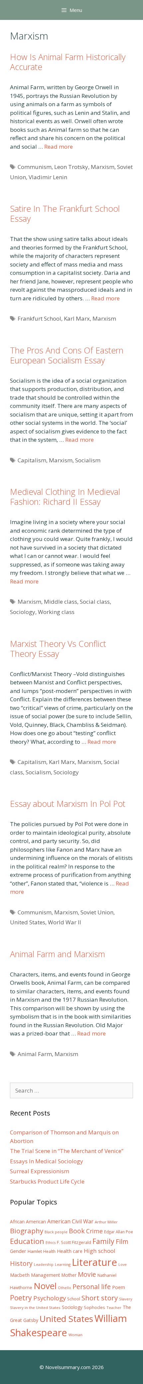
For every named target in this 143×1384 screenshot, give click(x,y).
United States (27, 922)
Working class (56, 612)
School (73, 1299)
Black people (56, 1232)
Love (122, 1264)
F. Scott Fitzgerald (74, 1242)
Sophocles (94, 1307)
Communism (35, 167)
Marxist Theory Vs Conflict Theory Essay (58, 648)
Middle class (60, 601)
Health (49, 1251)
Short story (99, 1297)
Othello (64, 1287)
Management (45, 1275)
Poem (118, 1287)
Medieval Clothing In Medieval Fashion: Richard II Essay (65, 496)
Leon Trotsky (71, 167)
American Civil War (70, 1221)
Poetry (21, 1297)
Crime (94, 1231)
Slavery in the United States (35, 1307)
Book (77, 1230)
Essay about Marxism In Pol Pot (67, 803)
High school (99, 1251)
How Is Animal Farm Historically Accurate (67, 61)
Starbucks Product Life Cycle (47, 1181)
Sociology (22, 612)
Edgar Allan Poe (118, 1231)
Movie (87, 1274)
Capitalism (32, 460)
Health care (69, 1251)
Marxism (102, 167)
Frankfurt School (39, 318)
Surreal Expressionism (39, 1171)
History (21, 1263)
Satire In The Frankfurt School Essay (65, 213)
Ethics (51, 1242)
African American (28, 1222)
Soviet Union (96, 912)
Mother (69, 1275)
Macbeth (20, 1274)
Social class (95, 601)
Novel (45, 1286)
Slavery (125, 1298)
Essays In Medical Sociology (46, 1161)
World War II (64, 922)
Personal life (91, 1286)
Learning (63, 1264)
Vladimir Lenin (48, 177)
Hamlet (35, 1251)
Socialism (87, 460)
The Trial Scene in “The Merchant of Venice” (66, 1151)
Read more (58, 146)
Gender (18, 1251)
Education (27, 1241)
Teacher (113, 1307)
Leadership (44, 1264)
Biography (26, 1230)
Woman (75, 1334)
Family (103, 1241)
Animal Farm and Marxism (57, 954)
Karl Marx (77, 318)
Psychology (49, 1298)
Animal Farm (35, 1054)
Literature (94, 1262)
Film (122, 1241)
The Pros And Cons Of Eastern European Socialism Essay (66, 355)
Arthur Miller (106, 1221)
